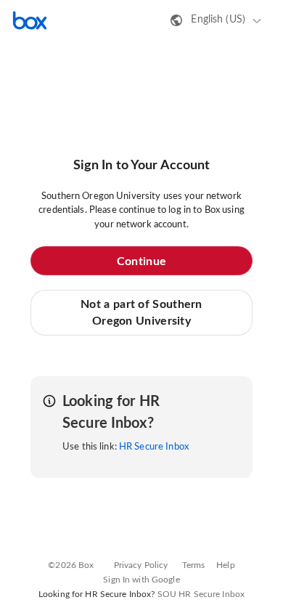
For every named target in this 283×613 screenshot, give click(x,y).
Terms (193, 565)
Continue (141, 261)
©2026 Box (71, 565)
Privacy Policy (141, 565)
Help (225, 565)
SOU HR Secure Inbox (201, 594)
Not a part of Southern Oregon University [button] (141, 312)
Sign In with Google (141, 579)
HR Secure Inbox (154, 447)
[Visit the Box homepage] (30, 20)
